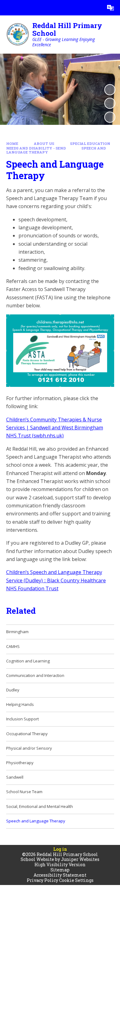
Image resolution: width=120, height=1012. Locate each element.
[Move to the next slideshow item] (109, 117)
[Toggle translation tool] (110, 7)
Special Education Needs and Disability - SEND (58, 145)
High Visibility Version (60, 864)
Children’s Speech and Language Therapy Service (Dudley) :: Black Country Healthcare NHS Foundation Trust (56, 580)
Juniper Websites (80, 859)
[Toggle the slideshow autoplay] (109, 89)
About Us (44, 143)
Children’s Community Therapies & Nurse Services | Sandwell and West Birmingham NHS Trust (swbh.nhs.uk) (54, 427)
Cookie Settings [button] (76, 880)
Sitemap (60, 870)
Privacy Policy (42, 880)
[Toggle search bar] (95, 7)
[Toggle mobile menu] (7, 7)
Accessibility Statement (60, 875)
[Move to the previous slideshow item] (109, 103)
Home (12, 143)
